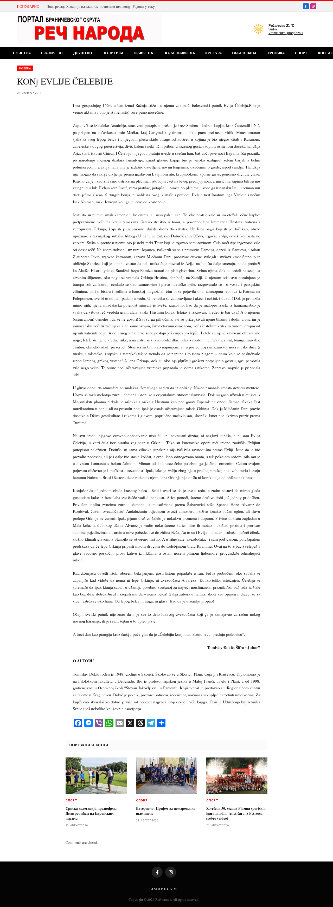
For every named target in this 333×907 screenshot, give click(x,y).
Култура (213, 52)
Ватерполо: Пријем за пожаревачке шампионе (165, 811)
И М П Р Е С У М (163, 888)
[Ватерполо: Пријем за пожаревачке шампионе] (166, 775)
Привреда (143, 52)
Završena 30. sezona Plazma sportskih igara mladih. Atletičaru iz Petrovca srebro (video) (236, 813)
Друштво (82, 52)
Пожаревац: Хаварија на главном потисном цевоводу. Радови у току (101, 6)
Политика (113, 52)
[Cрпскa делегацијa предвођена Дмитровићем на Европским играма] (96, 775)
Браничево (52, 52)
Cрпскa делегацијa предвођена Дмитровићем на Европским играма (91, 813)
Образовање (244, 52)
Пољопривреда (179, 52)
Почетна (22, 52)
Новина (25, 68)
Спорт (301, 52)
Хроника (276, 52)
